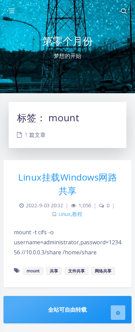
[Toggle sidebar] (11, 11)
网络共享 (103, 271)
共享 (54, 271)
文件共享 (76, 271)
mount (33, 271)
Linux (64, 214)
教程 (77, 214)
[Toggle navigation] (124, 11)
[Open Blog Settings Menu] (118, 312)
